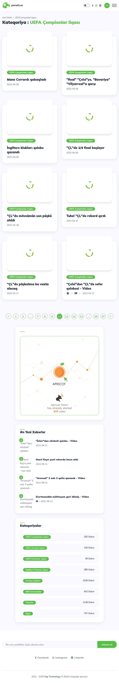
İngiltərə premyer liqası (36, 570)
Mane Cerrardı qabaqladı (26, 79)
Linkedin (79, 657)
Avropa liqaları (32, 580)
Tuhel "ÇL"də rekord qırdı (86, 216)
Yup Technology (52, 676)
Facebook (43, 657)
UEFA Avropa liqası (35, 548)
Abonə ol (107, 644)
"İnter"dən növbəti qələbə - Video (56, 440)
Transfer (29, 602)
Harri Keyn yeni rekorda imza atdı (57, 459)
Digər (28, 613)
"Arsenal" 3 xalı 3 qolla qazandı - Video (60, 478)
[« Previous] (8, 316)
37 (103, 316)
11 (66, 316)
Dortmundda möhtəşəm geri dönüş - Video (62, 496)
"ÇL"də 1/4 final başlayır (85, 148)
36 (95, 316)
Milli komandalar (33, 591)
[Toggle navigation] (114, 5)
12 (74, 316)
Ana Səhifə (7, 17)
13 (81, 316)
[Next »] (110, 316)
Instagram (61, 657)
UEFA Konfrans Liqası (35, 559)
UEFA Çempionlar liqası (21, 72)
